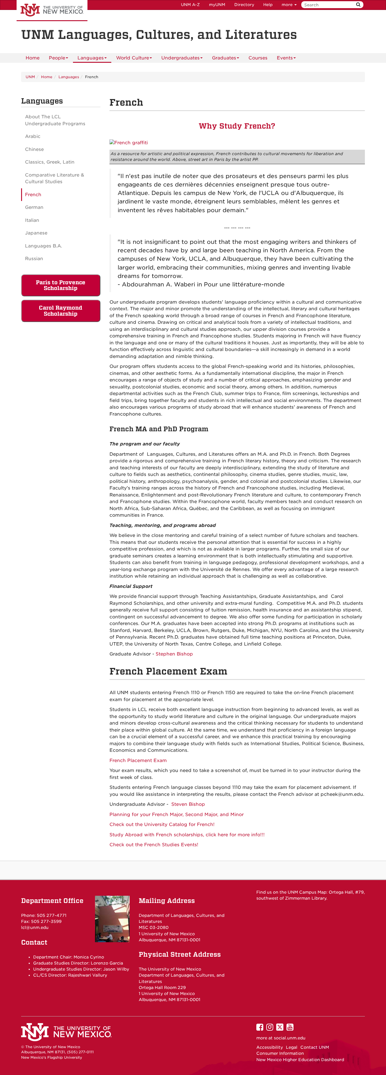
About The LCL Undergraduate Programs (55, 120)
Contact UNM (314, 1047)
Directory (244, 4)
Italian (32, 220)
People (57, 58)
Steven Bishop (188, 804)
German (34, 207)
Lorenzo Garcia (107, 963)
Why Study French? (237, 125)
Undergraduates (180, 58)
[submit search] (358, 4)
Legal (291, 1047)
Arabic (32, 136)
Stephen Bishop (174, 654)
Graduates (224, 58)
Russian (34, 258)
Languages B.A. (43, 246)
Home (33, 58)
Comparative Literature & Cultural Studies (54, 178)
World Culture (132, 58)
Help (268, 4)
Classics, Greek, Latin (49, 162)
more (288, 4)
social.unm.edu (289, 1037)
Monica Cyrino (89, 957)
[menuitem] (32, 58)
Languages (91, 58)
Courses (257, 58)
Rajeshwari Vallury (87, 975)
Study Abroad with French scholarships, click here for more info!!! (187, 834)
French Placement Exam (138, 760)
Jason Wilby (116, 969)
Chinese (34, 149)
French (33, 194)
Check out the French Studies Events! (153, 844)
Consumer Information (280, 1053)
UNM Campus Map (307, 892)
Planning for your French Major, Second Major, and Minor (176, 814)
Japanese (36, 233)
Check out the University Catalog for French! (162, 824)
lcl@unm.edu (35, 927)
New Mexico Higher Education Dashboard (300, 1059)
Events (285, 58)
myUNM (217, 4)
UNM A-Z (190, 4)
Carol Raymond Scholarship (60, 311)
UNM (30, 77)
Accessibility (269, 1047)
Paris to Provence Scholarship (60, 285)
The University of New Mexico (52, 10)
